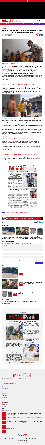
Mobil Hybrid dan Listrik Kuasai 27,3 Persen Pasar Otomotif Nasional (24, 430)
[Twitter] (37, 222)
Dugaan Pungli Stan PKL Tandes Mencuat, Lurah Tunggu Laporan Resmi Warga (24, 417)
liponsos (8, 212)
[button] (37, 21)
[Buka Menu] (39, 21)
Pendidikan (5, 395)
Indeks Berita (5, 438)
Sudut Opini (5, 402)
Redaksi (34, 438)
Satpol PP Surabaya (24, 212)
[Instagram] (24, 435)
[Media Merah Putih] (11, 20)
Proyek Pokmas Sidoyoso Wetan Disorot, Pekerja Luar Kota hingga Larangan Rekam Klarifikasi (22, 237)
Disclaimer (39, 438)
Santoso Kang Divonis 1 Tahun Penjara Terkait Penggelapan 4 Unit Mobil (20, 154)
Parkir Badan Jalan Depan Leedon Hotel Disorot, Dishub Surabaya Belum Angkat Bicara (8, 237)
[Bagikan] (42, 35)
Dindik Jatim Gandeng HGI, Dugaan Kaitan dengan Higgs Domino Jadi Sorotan (24, 413)
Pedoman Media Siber (26, 438)
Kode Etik (18, 438)
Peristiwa (3, 28)
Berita (4, 400)
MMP (5, 34)
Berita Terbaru (6, 388)
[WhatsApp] (42, 222)
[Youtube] (26, 435)
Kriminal (5, 391)
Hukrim (4, 390)
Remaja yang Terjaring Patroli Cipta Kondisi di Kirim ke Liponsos (18, 138)
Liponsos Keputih (6, 73)
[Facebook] (35, 222)
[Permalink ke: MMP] (3, 35)
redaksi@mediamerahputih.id (10, 306)
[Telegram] (40, 222)
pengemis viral (15, 212)
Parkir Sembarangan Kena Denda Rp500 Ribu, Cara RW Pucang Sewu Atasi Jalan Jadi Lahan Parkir (36, 237)
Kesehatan (5, 404)
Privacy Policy (12, 438)
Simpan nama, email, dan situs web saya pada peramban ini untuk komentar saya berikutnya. (23, 260)
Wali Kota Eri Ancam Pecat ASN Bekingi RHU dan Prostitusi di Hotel (18, 84)
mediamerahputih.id (7, 66)
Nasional (5, 397)
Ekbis (4, 399)
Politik (4, 406)
